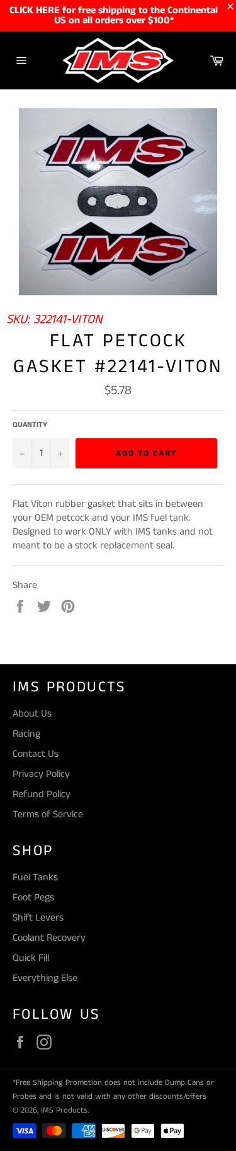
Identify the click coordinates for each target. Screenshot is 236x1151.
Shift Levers (38, 917)
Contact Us (36, 754)
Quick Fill (31, 958)
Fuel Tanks (35, 877)
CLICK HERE (34, 10)
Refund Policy (41, 794)
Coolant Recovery (49, 938)
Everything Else (45, 978)
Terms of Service (48, 814)
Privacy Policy (41, 774)
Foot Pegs (33, 897)
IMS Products (64, 1110)
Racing (26, 734)
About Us (32, 713)
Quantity (30, 425)
